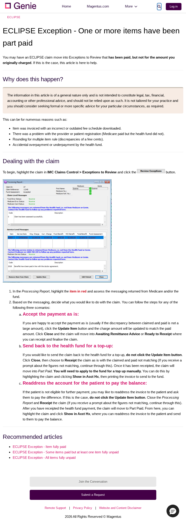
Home (66, 6)
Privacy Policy (82, 508)
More (129, 6)
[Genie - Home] (20, 6)
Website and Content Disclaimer (120, 508)
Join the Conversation (93, 481)
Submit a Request (93, 494)
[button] (172, 511)
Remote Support (55, 508)
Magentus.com (98, 6)
